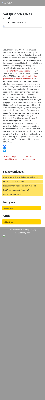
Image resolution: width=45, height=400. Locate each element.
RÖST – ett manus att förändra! (16, 190)
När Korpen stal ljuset (12, 194)
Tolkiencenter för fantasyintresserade (18, 71)
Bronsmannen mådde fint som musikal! (19, 186)
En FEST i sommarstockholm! (15, 181)
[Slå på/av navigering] (40, 3)
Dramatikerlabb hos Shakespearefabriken (20, 177)
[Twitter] (22, 150)
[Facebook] (22, 146)
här (28, 233)
